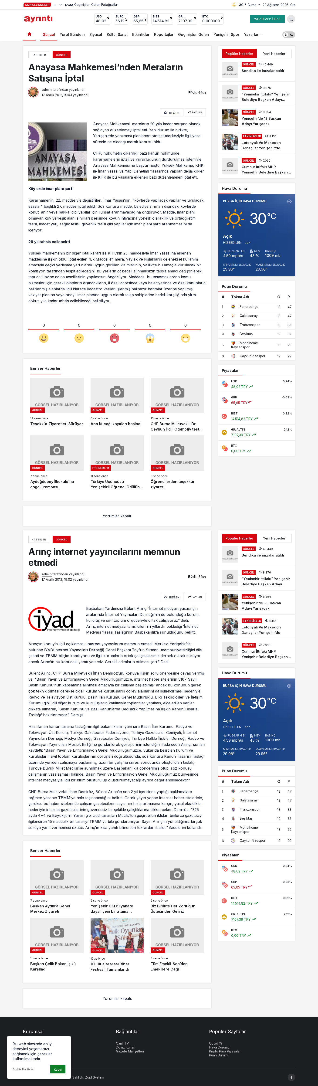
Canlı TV (122, 1043)
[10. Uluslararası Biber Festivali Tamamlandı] (117, 945)
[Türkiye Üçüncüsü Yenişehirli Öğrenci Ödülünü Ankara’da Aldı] (117, 462)
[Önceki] (55, 4)
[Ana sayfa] (29, 34)
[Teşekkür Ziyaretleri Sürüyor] (57, 405)
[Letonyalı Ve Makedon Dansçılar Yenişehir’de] (256, 142)
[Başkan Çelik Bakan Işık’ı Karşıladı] (57, 945)
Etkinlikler (140, 34)
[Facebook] (291, 1077)
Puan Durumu (219, 1055)
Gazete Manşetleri (130, 1051)
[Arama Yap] (291, 19)
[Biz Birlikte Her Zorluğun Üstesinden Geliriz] (177, 887)
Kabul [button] (58, 1069)
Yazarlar (251, 34)
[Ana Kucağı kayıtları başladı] (117, 405)
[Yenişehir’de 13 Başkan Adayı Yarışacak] (256, 118)
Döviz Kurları (125, 1047)
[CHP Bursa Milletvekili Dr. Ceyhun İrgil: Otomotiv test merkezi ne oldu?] (177, 405)
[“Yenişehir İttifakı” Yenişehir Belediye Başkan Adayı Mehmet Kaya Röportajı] (256, 94)
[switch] (288, 34)
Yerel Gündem (72, 34)
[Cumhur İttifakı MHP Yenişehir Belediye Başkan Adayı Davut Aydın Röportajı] (256, 166)
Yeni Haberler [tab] (274, 54)
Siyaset (95, 34)
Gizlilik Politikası (23, 1069)
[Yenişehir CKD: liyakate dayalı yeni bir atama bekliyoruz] (117, 887)
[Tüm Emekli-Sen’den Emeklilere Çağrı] (177, 945)
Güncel (49, 34)
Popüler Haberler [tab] (239, 54)
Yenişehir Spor (226, 34)
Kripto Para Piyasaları (225, 1051)
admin (47, 90)
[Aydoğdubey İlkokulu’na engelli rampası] (57, 462)
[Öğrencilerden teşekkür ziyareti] (177, 462)
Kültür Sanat (117, 34)
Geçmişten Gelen (193, 34)
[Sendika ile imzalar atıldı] (256, 69)
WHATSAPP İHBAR (267, 19)
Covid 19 (215, 1043)
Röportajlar (163, 34)
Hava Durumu (219, 1047)
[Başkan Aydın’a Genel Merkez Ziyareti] (57, 887)
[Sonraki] (60, 4)
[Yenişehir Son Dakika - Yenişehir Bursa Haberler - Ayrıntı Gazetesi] (39, 18)
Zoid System (94, 1077)
